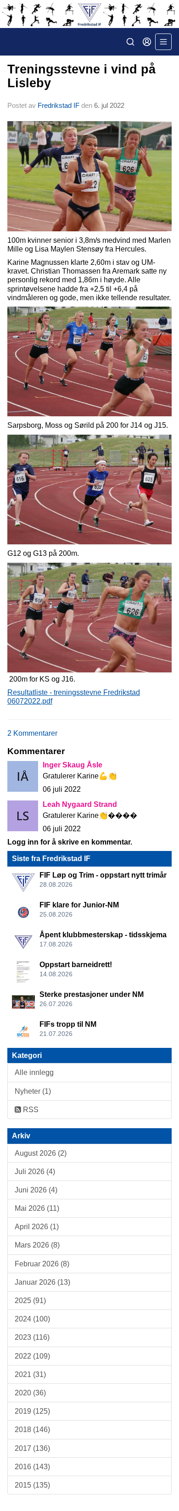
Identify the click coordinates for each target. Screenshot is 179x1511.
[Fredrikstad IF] (89, 14)
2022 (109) (32, 1356)
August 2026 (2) (41, 1153)
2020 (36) (30, 1393)
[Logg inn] (147, 42)
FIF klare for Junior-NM (79, 905)
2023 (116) (32, 1337)
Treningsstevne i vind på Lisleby (81, 76)
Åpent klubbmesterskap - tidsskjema (103, 935)
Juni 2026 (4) (36, 1190)
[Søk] (130, 42)
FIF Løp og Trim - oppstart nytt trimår (103, 875)
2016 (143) (32, 1467)
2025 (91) (30, 1300)
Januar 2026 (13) (42, 1282)
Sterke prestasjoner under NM (91, 994)
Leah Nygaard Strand (80, 804)
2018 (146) (32, 1429)
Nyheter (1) (33, 1091)
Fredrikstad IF (58, 105)
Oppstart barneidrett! (75, 964)
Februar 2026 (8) (42, 1264)
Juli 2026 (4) (35, 1171)
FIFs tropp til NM (67, 1024)
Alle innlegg (34, 1072)
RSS (30, 1110)
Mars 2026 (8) (37, 1245)
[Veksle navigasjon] (163, 42)
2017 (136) (32, 1448)
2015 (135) (32, 1485)
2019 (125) (32, 1411)
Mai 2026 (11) (37, 1208)
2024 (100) (32, 1319)
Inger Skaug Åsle (72, 765)
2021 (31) (30, 1374)
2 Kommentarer (32, 733)
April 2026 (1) (37, 1227)
